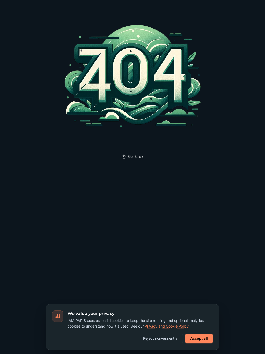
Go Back (136, 156)
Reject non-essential (161, 338)
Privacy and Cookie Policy (166, 326)
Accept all (199, 338)
